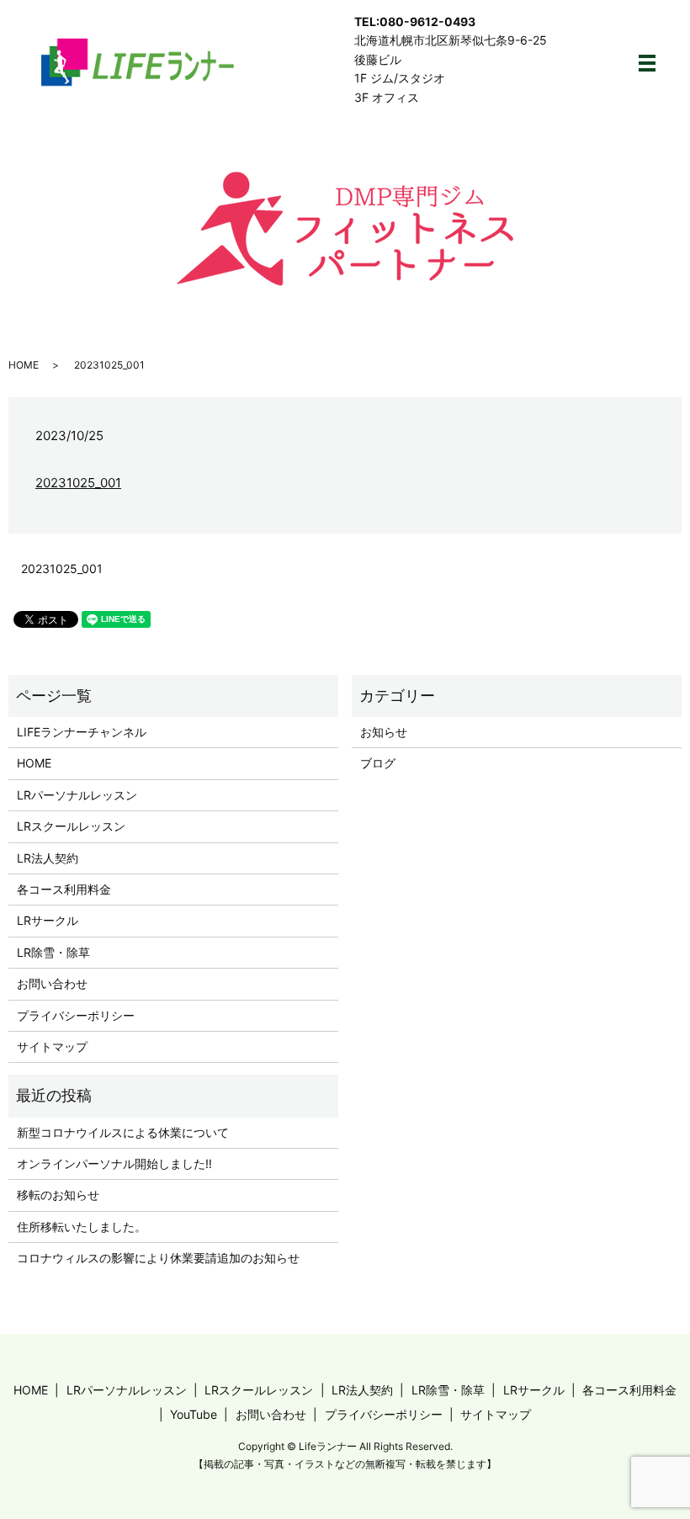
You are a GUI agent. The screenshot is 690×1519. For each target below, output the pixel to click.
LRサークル (47, 920)
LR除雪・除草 (53, 952)
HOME (23, 365)
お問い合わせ (52, 983)
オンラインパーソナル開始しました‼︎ (114, 1163)
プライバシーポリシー (76, 1015)
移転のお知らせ (58, 1194)
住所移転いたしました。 (81, 1226)
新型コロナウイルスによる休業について (123, 1132)
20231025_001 (78, 483)
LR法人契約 (47, 858)
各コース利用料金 (64, 889)
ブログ (377, 763)
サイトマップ (52, 1046)
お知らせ (383, 732)
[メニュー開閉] (647, 63)
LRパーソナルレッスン (77, 795)
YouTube (193, 1414)
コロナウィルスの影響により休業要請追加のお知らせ (158, 1258)
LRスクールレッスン (71, 826)
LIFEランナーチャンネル (81, 732)
